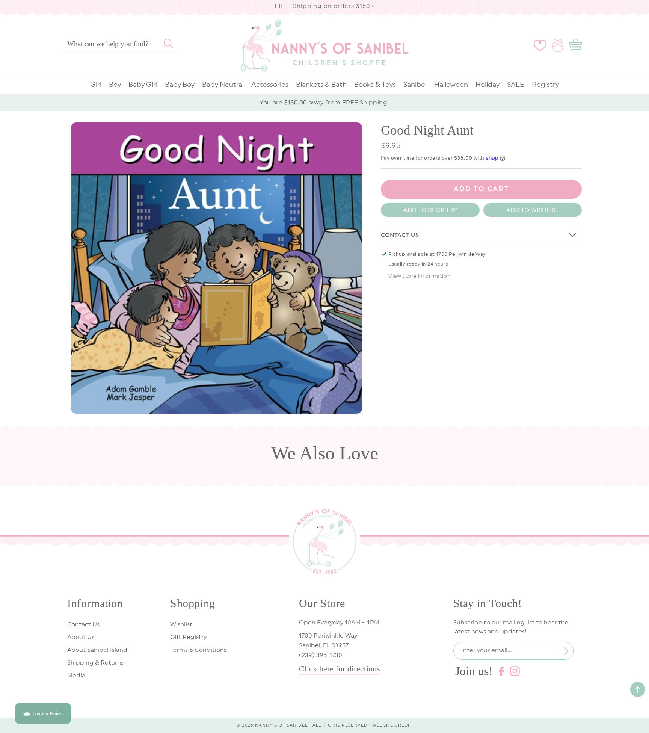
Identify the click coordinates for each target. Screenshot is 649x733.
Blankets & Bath (321, 84)
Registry (545, 84)
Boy (115, 84)
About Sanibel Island (97, 650)
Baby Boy (180, 84)
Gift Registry (188, 637)
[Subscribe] (564, 651)
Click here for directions (339, 668)
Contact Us (83, 624)
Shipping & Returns (95, 663)
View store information (419, 275)
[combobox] (120, 43)
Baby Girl (142, 84)
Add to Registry (430, 210)
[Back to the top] (637, 689)
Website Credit (392, 725)
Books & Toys (375, 84)
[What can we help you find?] (168, 43)
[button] (577, 45)
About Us (80, 637)
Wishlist (181, 624)
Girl (95, 84)
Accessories (269, 84)
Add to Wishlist (532, 210)
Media (76, 676)
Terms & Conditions (198, 650)
